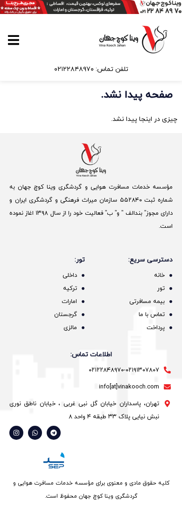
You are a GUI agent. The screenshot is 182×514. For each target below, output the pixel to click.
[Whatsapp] (35, 433)
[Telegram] (54, 433)
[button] (14, 40)
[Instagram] (16, 433)
